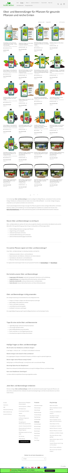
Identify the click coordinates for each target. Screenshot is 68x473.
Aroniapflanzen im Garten (55, 426)
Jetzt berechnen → (50, 470)
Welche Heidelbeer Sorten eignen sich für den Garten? (56, 420)
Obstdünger (36, 421)
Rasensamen (37, 435)
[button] (22, 2)
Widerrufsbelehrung (7, 411)
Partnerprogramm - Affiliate (25, 406)
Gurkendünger (37, 419)
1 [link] (30, 194)
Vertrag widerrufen (24, 441)
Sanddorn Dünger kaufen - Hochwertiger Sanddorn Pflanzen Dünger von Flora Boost (40, 126)
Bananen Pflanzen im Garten (56, 430)
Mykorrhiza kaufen (54, 405)
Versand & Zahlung (7, 414)
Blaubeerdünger (37, 412)
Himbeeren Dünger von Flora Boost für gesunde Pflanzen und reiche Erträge (10, 98)
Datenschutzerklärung (8, 409)
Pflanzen (36, 438)
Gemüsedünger (37, 424)
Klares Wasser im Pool (54, 423)
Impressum (5, 405)
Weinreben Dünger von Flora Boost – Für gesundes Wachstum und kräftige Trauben (41, 43)
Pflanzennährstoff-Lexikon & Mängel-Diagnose (25, 429)
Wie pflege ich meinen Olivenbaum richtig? (54, 416)
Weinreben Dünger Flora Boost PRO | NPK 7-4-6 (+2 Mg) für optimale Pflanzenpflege (41, 181)
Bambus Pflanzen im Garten (56, 428)
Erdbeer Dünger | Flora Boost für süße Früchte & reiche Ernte (26, 100)
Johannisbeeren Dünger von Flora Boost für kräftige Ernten (56, 98)
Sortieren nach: (41, 22)
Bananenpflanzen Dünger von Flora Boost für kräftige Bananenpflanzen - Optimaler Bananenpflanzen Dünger (41, 71)
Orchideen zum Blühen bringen (56, 433)
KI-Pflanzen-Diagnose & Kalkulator (24, 418)
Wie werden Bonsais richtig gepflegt (55, 436)
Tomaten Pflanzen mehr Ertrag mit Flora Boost (56, 444)
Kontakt (5, 402)
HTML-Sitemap (22, 438)
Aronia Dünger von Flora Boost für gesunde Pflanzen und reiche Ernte (10, 126)
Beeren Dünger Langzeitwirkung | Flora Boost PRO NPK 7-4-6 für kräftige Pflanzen (25, 181)
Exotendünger (37, 428)
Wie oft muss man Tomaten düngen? (55, 450)
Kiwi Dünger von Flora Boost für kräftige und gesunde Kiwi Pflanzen (41, 98)
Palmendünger (37, 407)
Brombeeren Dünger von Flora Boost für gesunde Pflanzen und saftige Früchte (57, 126)
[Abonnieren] (44, 458)
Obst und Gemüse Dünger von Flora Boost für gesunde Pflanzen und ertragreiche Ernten (26, 71)
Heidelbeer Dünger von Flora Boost (56, 42)
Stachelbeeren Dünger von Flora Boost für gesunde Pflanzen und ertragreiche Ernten (9, 153)
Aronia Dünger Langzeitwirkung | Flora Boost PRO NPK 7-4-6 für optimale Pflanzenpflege (56, 181)
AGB (4, 407)
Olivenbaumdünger (38, 405)
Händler (20, 413)
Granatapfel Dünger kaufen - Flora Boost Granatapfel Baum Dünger (25, 126)
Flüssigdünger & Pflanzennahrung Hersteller (25, 422)
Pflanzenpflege (22, 415)
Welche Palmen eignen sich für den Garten (56, 440)
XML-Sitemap (21, 436)
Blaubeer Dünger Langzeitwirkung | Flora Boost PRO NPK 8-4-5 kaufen (41, 153)
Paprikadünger (37, 417)
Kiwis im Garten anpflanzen (56, 447)
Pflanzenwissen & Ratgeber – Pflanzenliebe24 (25, 403)
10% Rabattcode (22, 408)
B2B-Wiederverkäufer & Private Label (25, 433)
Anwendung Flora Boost (24, 411)
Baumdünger (37, 431)
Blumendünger (37, 426)
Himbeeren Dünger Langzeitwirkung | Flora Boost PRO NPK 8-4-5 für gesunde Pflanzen (57, 153)
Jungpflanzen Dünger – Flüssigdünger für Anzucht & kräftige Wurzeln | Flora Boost (57, 71)
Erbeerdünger (37, 410)
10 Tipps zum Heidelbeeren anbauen (55, 412)
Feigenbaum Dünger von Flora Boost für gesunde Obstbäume (26, 44)
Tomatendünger (37, 414)
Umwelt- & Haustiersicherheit (25, 426)
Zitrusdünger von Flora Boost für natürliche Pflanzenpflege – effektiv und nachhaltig (10, 44)
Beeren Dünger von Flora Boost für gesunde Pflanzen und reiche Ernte (10, 71)
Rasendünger (37, 433)
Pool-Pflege (36, 440)
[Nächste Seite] (37, 194)
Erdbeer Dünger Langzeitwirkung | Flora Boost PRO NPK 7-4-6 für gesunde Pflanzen (10, 181)
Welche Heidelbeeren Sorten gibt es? (56, 408)
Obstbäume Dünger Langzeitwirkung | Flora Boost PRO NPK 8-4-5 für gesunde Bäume (26, 153)
